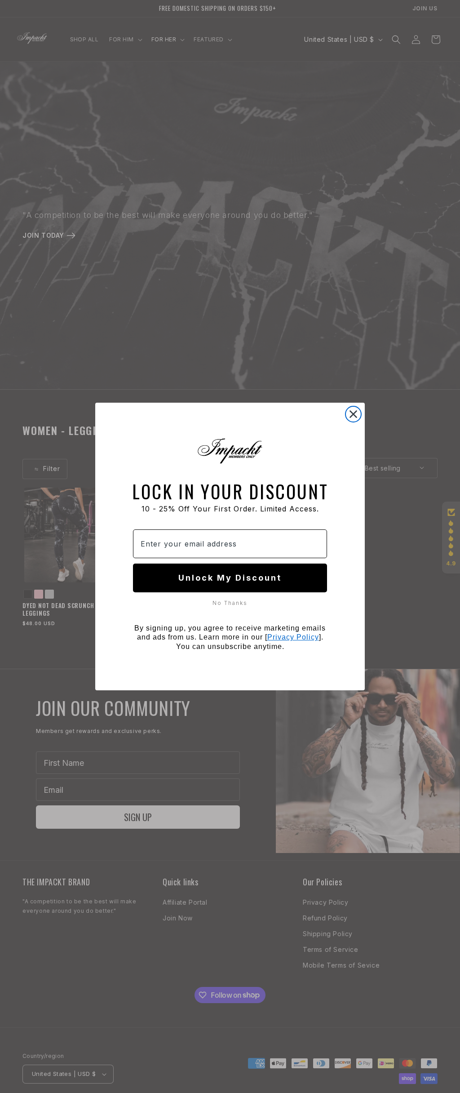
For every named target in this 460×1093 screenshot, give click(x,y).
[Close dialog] (353, 414)
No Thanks (230, 602)
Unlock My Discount (230, 577)
